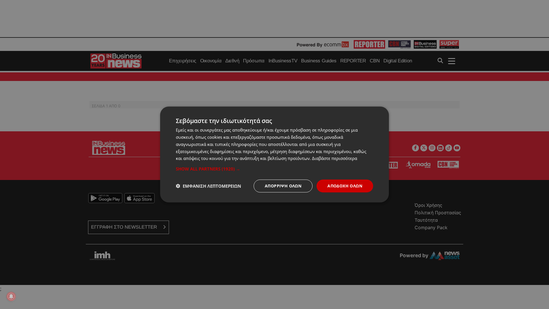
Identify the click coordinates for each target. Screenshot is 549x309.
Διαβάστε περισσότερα (334, 158)
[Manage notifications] (11, 296)
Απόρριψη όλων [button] (283, 186)
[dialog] (274, 155)
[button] (274, 168)
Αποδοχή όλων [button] (344, 186)
